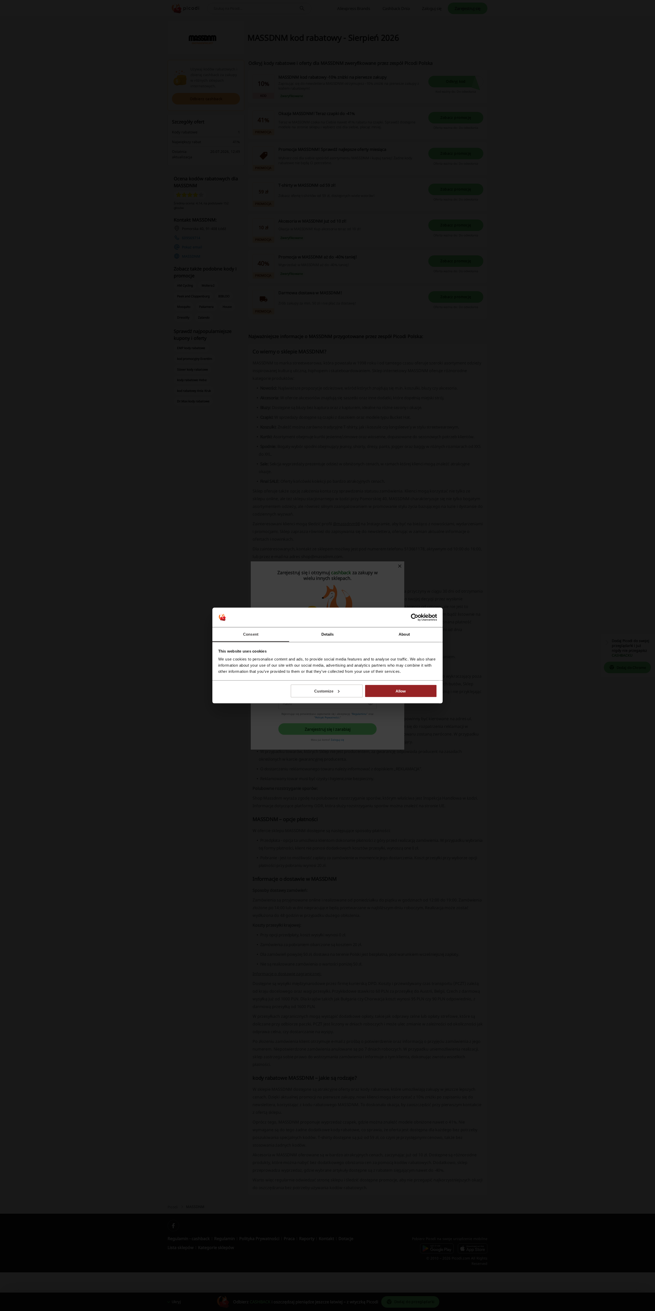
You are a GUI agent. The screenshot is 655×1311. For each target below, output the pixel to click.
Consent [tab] (250, 634)
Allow (401, 691)
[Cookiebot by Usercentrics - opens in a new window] (414, 617)
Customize (323, 691)
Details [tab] (327, 634)
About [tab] (404, 634)
